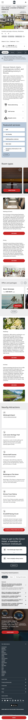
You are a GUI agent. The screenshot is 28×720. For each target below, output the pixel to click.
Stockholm (4, 672)
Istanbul (3, 659)
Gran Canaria (4, 658)
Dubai (3, 655)
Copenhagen (4, 654)
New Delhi (4, 665)
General (5, 577)
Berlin (3, 651)
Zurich (3, 675)
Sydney (3, 674)
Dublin (3, 657)
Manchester (4, 662)
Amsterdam (4, 647)
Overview (5, 52)
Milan (3, 664)
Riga (3, 669)
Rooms (12, 52)
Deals (11, 577)
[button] (14, 717)
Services (20, 52)
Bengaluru (4, 649)
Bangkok (3, 648)
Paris (3, 668)
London (3, 661)
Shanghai (4, 671)
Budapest (4, 652)
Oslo (3, 666)
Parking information (21, 577)
